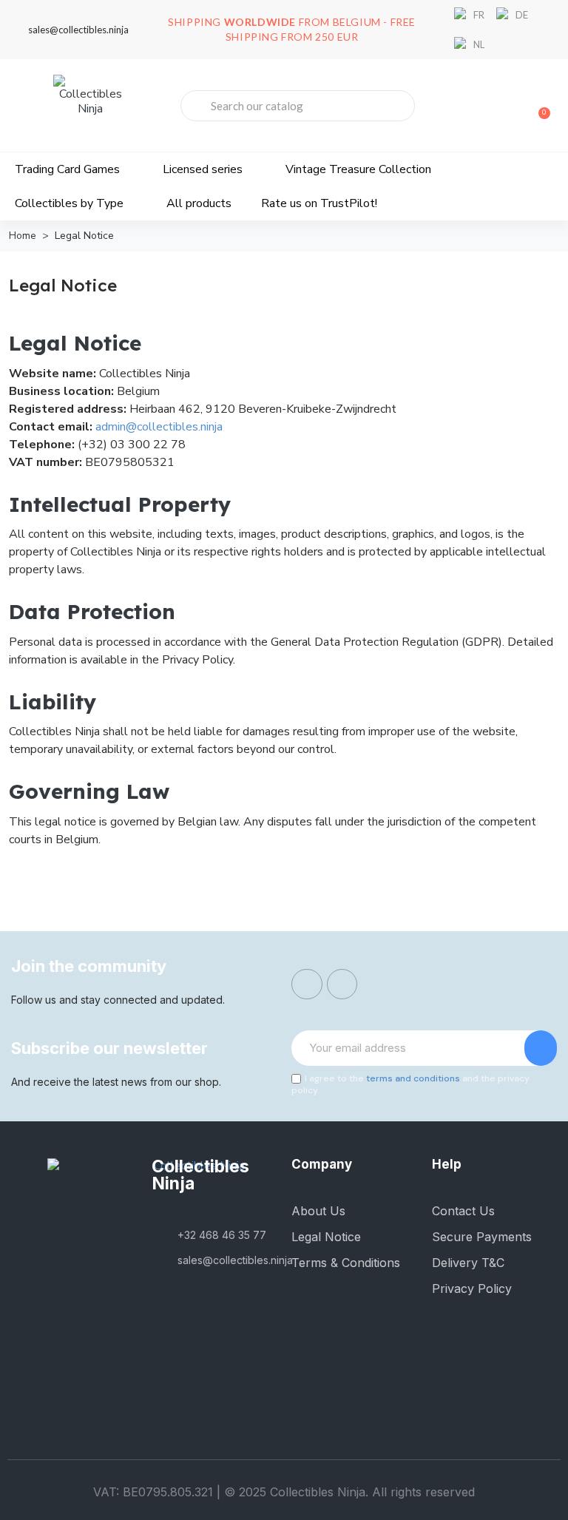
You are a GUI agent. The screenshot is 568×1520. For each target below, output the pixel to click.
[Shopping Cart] (537, 106)
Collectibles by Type (69, 203)
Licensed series (203, 169)
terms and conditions (413, 1078)
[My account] (486, 107)
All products (198, 203)
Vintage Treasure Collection (358, 169)
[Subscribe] (540, 1048)
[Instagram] (342, 984)
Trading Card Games (67, 169)
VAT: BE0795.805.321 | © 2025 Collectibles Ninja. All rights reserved (284, 1491)
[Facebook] (306, 984)
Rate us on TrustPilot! (319, 203)
